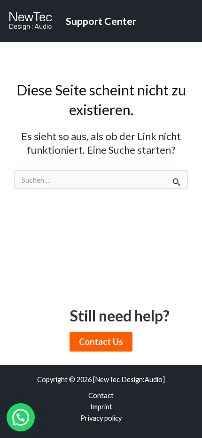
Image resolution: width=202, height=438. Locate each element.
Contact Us (101, 341)
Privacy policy (101, 418)
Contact (101, 395)
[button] (21, 417)
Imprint (101, 407)
